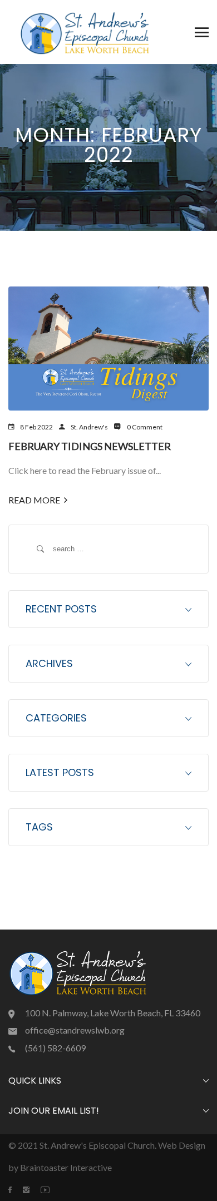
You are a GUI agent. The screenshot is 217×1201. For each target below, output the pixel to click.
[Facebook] (15, 1190)
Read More (34, 500)
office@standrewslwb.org (75, 1030)
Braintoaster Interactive (66, 1167)
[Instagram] (32, 1190)
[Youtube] (51, 1190)
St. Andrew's (89, 427)
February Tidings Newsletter (89, 446)
